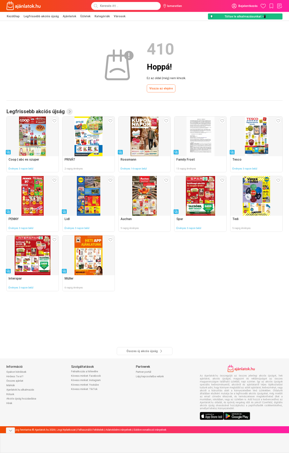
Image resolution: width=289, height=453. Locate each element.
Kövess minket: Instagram (86, 380)
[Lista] (279, 6)
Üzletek (85, 16)
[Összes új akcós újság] (69, 111)
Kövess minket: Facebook (86, 375)
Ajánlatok (69, 16)
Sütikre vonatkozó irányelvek (149, 429)
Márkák (10, 385)
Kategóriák (102, 16)
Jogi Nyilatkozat (66, 429)
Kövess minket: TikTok (84, 389)
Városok (120, 16)
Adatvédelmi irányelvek (118, 429)
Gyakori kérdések (16, 371)
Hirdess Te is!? (14, 376)
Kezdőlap (13, 16)
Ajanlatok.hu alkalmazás (20, 389)
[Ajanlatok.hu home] (23, 6)
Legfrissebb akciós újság (41, 16)
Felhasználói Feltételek (90, 429)
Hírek (9, 403)
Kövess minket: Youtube (85, 384)
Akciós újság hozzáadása (21, 398)
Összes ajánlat (14, 380)
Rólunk (10, 394)
